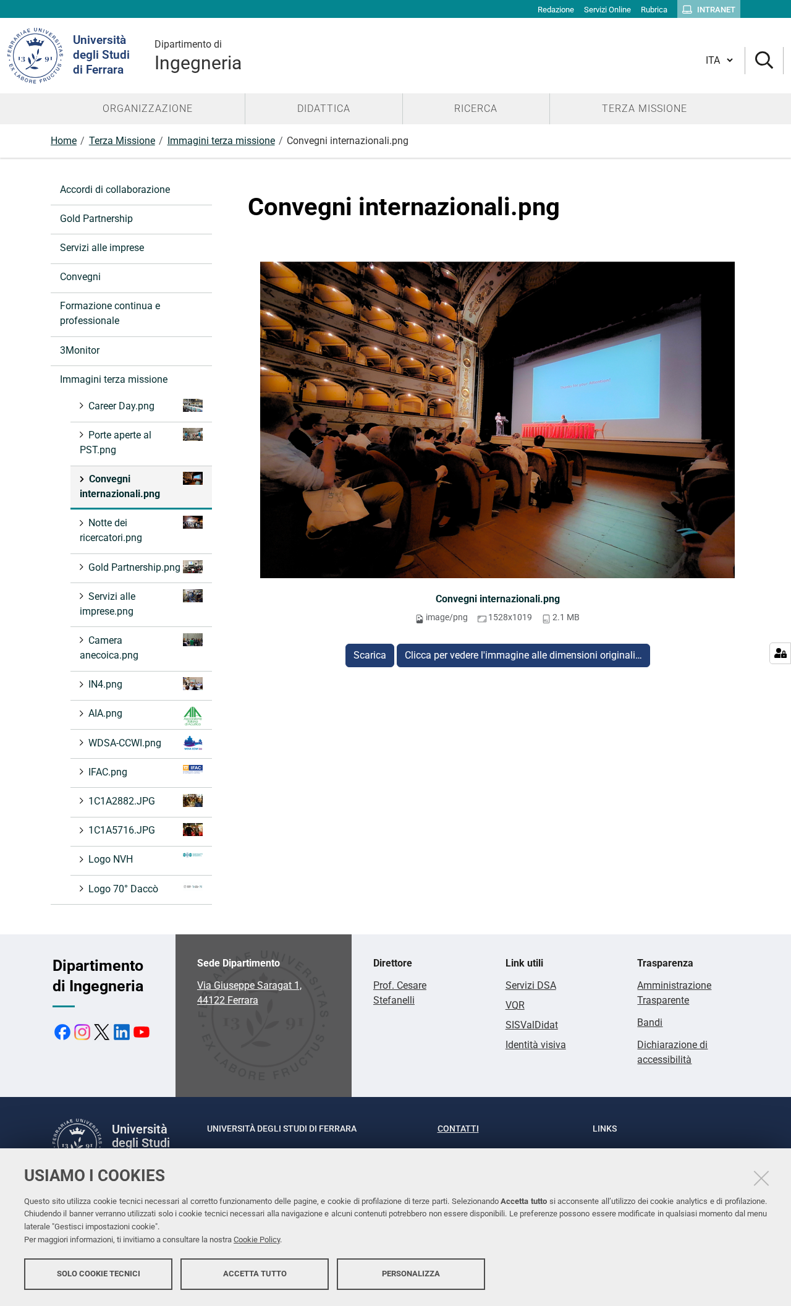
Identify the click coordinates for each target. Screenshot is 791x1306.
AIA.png (105, 713)
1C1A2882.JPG (121, 801)
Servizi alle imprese (102, 248)
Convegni (80, 277)
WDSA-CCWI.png (124, 743)
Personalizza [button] (411, 1273)
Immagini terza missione (221, 141)
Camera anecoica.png (109, 647)
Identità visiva (535, 1045)
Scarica (369, 655)
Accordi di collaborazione (115, 189)
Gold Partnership (96, 218)
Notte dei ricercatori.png (111, 530)
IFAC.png (107, 772)
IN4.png (105, 684)
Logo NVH (110, 859)
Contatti (458, 1128)
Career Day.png (121, 406)
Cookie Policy (257, 1239)
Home (64, 141)
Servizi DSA (530, 985)
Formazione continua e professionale (110, 313)
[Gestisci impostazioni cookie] (780, 653)
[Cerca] (764, 61)
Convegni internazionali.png (498, 599)
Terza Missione (122, 141)
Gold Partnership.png (134, 567)
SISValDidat (531, 1025)
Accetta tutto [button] (255, 1273)
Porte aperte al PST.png (115, 442)
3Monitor (79, 350)
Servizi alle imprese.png (107, 604)
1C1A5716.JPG (121, 830)
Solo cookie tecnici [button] (98, 1273)
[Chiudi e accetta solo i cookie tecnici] (761, 1178)
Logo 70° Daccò (123, 889)
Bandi (649, 1022)
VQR (515, 1005)
